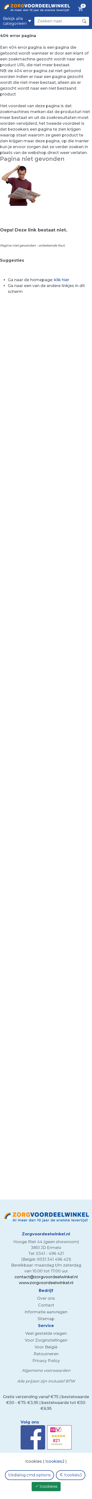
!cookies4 (48, 1486)
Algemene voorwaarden (46, 1370)
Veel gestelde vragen (46, 1333)
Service (46, 1325)
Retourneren (46, 1354)
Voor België (46, 1347)
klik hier (61, 280)
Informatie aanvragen (46, 1312)
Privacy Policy (46, 1360)
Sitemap (46, 1318)
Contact (46, 1305)
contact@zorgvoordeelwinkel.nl (46, 1277)
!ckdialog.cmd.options (29, 1475)
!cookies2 (55, 1461)
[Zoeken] (84, 21)
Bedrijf (46, 1290)
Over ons (46, 1298)
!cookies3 (72, 1475)
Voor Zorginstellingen (46, 1340)
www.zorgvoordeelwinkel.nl (46, 1282)
